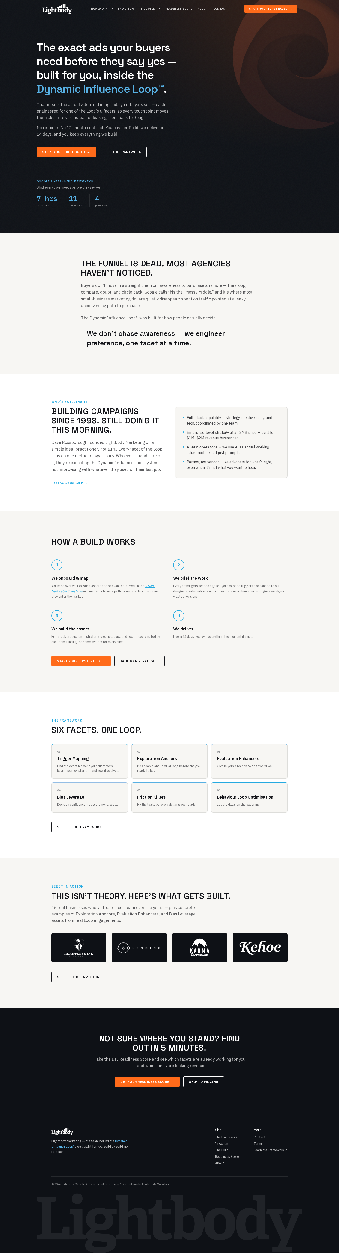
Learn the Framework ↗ (271, 1150)
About (203, 8)
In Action (126, 8)
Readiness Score (178, 8)
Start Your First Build (270, 8)
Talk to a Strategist (139, 661)
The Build (147, 8)
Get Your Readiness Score (147, 1082)
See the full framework (79, 827)
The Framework (226, 1137)
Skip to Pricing (203, 1082)
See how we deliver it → (69, 483)
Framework (98, 8)
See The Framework (123, 152)
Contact (220, 8)
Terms (258, 1144)
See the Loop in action (78, 977)
